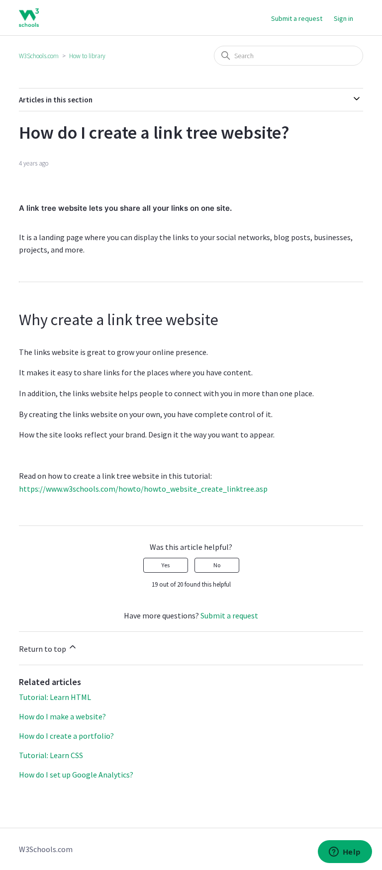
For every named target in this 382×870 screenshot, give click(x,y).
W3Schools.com (39, 56)
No (216, 565)
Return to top (43, 649)
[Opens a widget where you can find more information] (344, 852)
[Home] (28, 17)
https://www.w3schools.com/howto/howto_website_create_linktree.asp (143, 489)
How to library (87, 56)
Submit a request (296, 18)
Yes (166, 565)
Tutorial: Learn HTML (55, 697)
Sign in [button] (343, 18)
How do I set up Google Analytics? (76, 775)
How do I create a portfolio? (66, 736)
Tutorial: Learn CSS (51, 755)
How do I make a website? (62, 716)
